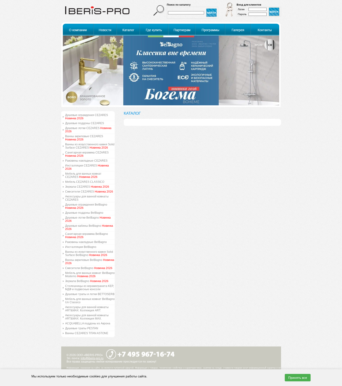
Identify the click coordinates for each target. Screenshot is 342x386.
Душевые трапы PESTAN (81, 328)
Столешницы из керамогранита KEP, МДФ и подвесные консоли (89, 287)
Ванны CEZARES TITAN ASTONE (86, 333)
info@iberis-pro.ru (92, 358)
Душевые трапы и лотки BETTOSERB (89, 294)
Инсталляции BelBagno (80, 247)
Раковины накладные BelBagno (86, 242)
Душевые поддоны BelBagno (84, 212)
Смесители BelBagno (88, 268)
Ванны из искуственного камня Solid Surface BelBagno (89, 253)
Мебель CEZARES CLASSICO (84, 181)
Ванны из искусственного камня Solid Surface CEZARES (89, 146)
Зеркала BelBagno (86, 281)
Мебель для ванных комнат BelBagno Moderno (90, 274)
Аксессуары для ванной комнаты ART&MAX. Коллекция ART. (87, 309)
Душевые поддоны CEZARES (84, 123)
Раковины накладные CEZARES (86, 160)
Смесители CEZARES (89, 191)
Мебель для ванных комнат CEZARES (83, 175)
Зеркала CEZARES (87, 186)
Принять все (297, 377)
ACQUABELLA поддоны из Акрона (87, 323)
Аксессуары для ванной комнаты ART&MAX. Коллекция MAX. (87, 317)
